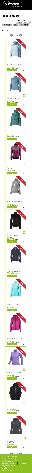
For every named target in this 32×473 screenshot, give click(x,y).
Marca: (24, 20)
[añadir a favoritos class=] (23, 71)
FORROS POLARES (7, 25)
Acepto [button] (24, 463)
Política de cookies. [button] (7, 471)
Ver (12, 70)
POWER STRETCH (24, 25)
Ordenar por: (19, 20)
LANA (15, 25)
